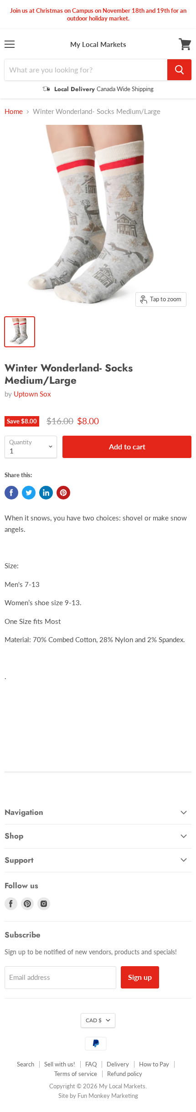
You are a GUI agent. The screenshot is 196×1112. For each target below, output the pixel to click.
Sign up (140, 977)
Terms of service (75, 1073)
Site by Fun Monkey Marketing (98, 1095)
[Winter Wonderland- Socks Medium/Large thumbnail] (19, 331)
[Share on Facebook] (11, 492)
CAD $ (94, 1020)
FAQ (91, 1064)
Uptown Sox (32, 394)
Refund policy (124, 1073)
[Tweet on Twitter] (29, 492)
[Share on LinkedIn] (46, 492)
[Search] (179, 69)
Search (25, 1064)
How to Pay (154, 1064)
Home (14, 111)
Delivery (118, 1064)
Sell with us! (59, 1064)
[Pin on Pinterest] (63, 492)
